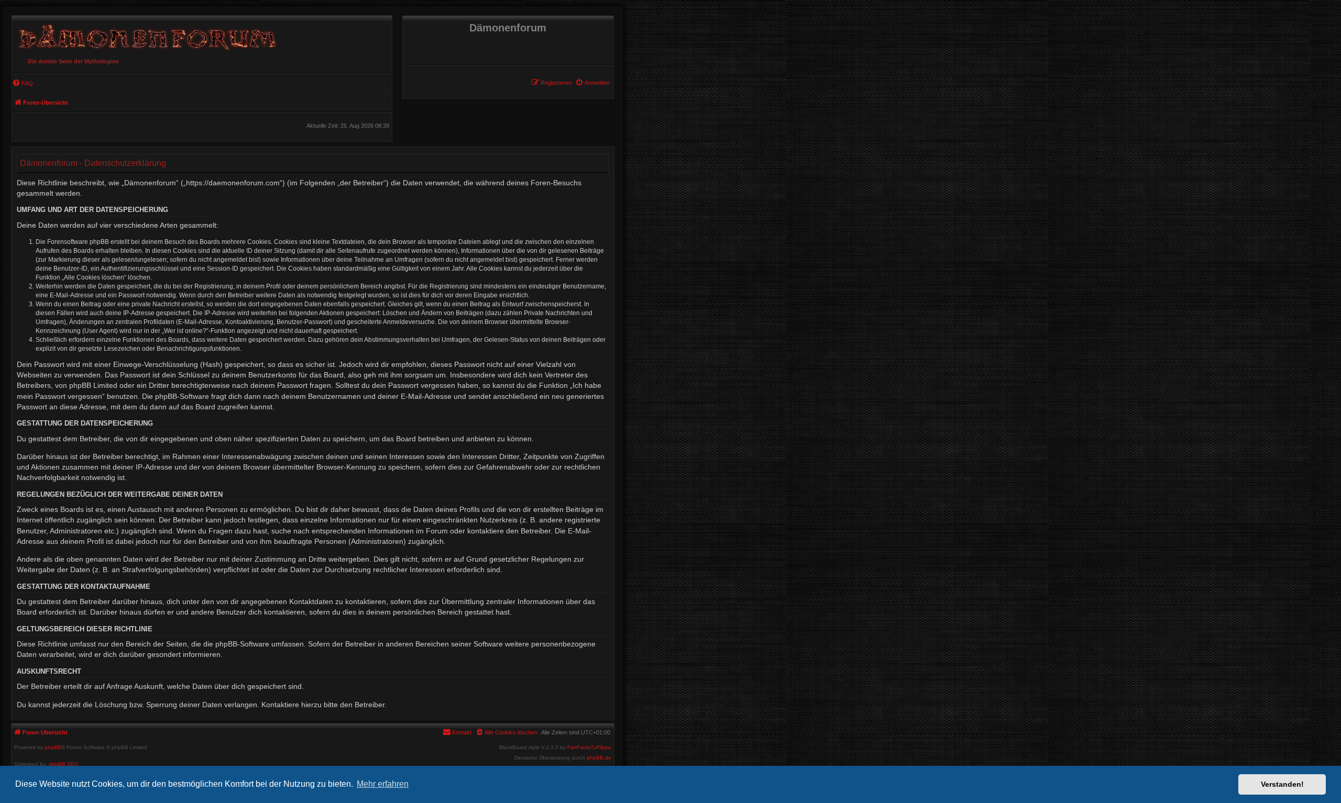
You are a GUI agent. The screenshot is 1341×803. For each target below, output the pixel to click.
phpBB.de (599, 758)
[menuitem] (592, 82)
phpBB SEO (64, 764)
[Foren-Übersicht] (145, 34)
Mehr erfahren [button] (383, 783)
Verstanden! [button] (1282, 784)
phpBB (53, 747)
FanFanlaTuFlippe (589, 747)
